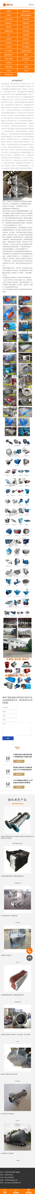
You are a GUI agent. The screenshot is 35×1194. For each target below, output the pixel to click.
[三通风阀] (17, 1004)
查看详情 (18, 761)
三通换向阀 (17, 962)
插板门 (26, 55)
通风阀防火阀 (9, 74)
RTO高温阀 (8, 51)
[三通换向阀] (17, 925)
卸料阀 (9, 70)
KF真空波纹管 (17, 1120)
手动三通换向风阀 (17, 922)
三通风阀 (17, 1041)
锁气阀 (26, 70)
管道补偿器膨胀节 (26, 15)
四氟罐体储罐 (9, 31)
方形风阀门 (8, 43)
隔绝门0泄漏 (8, 59)
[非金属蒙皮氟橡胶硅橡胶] (17, 846)
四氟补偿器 (26, 23)
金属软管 (8, 11)
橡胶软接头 (8, 23)
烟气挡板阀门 (26, 47)
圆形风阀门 (26, 39)
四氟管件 (8, 27)
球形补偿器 (26, 35)
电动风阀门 (26, 43)
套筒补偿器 (26, 19)
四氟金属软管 (26, 11)
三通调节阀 (8, 62)
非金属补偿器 (9, 19)
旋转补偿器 (26, 31)
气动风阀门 (8, 47)
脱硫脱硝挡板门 (8, 55)
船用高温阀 (8, 66)
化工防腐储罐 (17, 1160)
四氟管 (9, 15)
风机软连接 (26, 27)
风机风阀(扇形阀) (26, 51)
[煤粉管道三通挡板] (17, 1044)
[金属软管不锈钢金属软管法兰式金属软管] (17, 806)
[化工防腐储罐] (17, 1123)
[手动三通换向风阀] (17, 886)
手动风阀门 (8, 39)
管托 (8, 35)
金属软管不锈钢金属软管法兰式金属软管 (18, 843)
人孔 (26, 62)
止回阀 (26, 66)
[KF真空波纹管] (17, 1084)
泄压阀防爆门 (26, 59)
